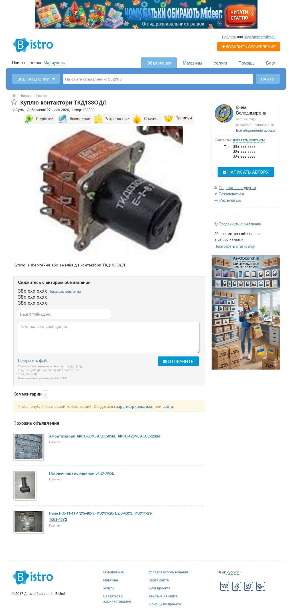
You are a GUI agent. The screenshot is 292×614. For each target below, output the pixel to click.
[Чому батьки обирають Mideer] (146, 14)
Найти (268, 79)
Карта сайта (159, 579)
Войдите (229, 36)
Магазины (192, 63)
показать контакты (249, 140)
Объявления (159, 63)
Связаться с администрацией (117, 598)
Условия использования (168, 571)
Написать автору (247, 172)
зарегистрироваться (134, 406)
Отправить (180, 361)
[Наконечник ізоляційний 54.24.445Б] (25, 485)
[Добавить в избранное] (14, 102)
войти (168, 406)
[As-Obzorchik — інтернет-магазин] (246, 312)
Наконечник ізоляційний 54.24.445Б (81, 473)
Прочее (41, 95)
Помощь (246, 63)
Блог (270, 63)
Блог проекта (159, 587)
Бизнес (26, 95)
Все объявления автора (255, 130)
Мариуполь (54, 62)
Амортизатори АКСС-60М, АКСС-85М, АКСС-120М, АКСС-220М (104, 436)
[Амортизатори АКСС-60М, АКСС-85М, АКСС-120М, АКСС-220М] (28, 447)
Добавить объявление (251, 46)
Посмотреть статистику (234, 246)
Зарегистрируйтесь (259, 36)
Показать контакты (64, 291)
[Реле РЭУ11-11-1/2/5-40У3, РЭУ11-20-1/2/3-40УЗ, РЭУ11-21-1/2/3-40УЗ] (28, 522)
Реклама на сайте (163, 595)
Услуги (220, 63)
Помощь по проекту (165, 603)
